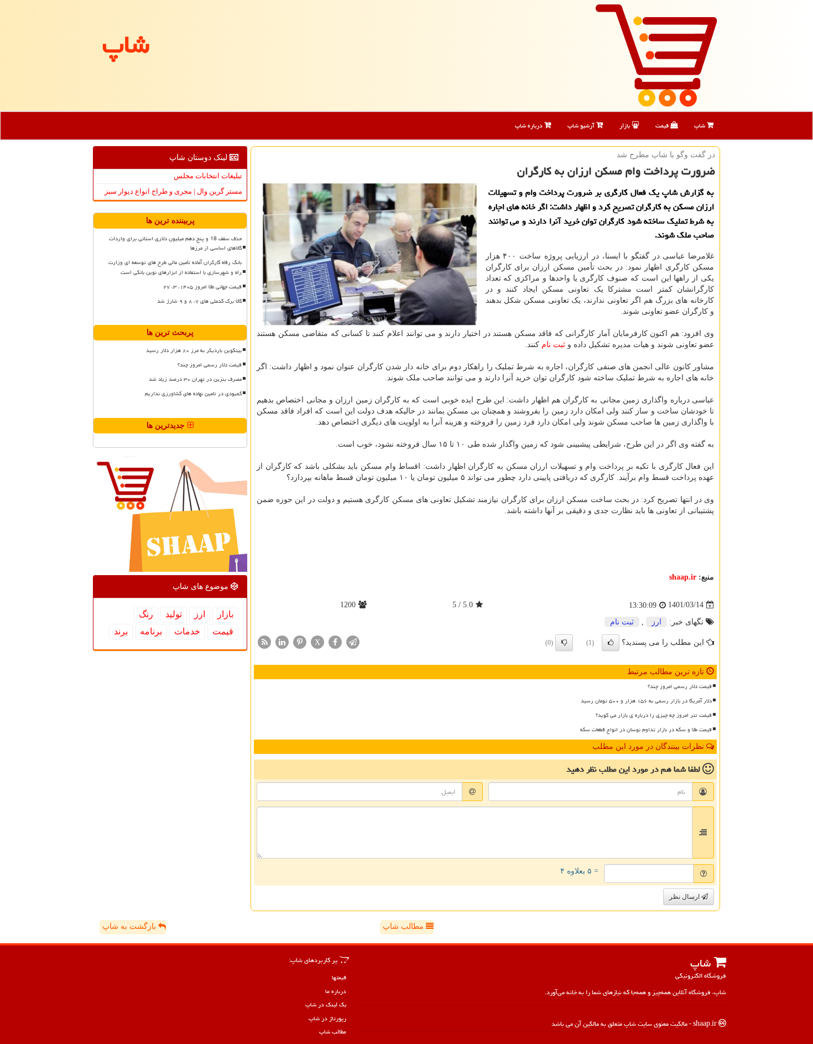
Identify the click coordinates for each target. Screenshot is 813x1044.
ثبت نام (553, 344)
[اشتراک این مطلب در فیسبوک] (335, 641)
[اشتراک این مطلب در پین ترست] (300, 641)
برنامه (151, 631)
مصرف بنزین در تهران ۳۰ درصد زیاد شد (195, 379)
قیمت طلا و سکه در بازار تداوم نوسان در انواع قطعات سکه (646, 729)
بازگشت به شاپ (130, 926)
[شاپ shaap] (656, 54)
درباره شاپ (529, 125)
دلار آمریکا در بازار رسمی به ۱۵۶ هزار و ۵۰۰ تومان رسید (646, 700)
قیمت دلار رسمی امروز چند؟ (680, 686)
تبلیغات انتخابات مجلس (208, 176)
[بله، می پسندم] (610, 642)
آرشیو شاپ (581, 125)
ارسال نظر (685, 897)
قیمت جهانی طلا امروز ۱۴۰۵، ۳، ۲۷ (202, 286)
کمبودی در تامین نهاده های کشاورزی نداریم (193, 393)
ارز (656, 622)
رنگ (146, 614)
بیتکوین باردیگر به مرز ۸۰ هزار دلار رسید (194, 350)
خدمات (187, 631)
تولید (173, 614)
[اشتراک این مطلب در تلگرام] (353, 641)
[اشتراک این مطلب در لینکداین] (282, 641)
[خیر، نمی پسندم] (564, 642)
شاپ (700, 125)
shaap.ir (682, 577)
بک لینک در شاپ (325, 1004)
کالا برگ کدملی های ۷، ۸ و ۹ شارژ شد (199, 301)
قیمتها (339, 977)
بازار (625, 125)
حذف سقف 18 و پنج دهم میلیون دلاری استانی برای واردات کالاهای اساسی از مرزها (175, 243)
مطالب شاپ (404, 926)
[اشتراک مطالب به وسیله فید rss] (264, 641)
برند (121, 631)
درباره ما (335, 991)
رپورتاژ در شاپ (327, 1018)
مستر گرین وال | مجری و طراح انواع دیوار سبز (173, 191)
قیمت (662, 125)
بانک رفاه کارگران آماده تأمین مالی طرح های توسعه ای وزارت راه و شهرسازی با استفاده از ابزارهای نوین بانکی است (175, 267)
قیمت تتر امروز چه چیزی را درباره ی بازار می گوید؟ (654, 715)
